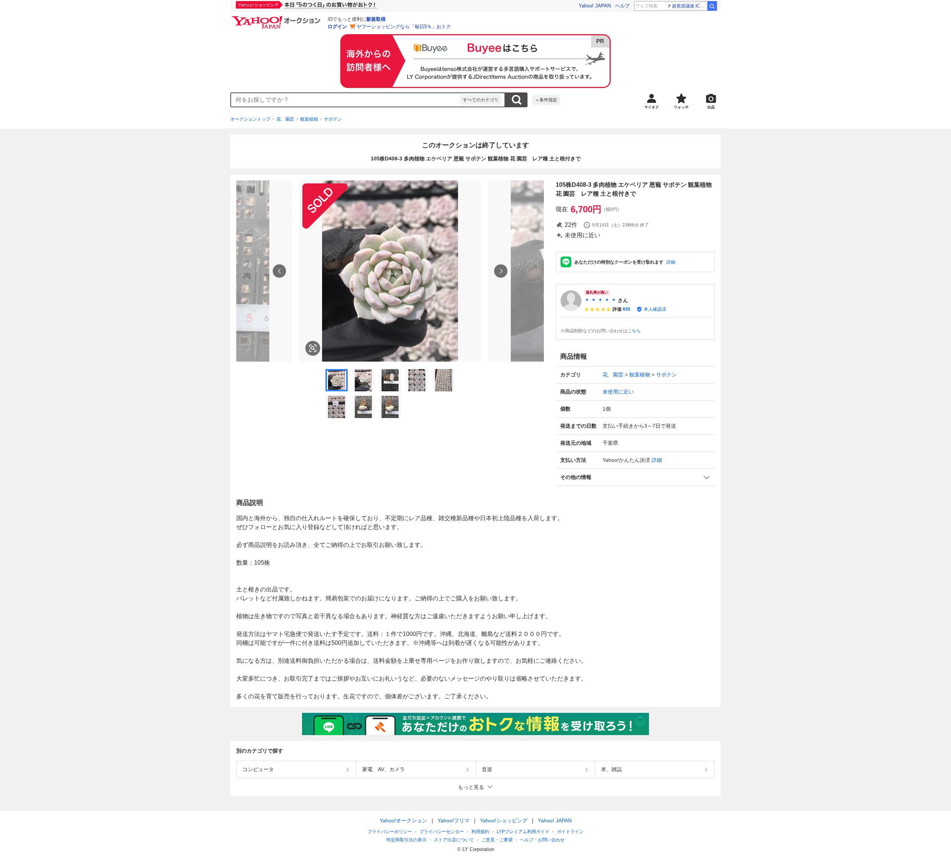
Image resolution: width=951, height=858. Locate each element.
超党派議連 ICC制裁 (689, 6)
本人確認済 (655, 309)
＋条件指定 (546, 99)
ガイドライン (570, 831)
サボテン (333, 119)
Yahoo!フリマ (454, 820)
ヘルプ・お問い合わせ (542, 839)
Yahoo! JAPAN (595, 6)
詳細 (670, 262)
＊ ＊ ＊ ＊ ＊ (600, 300)
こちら (634, 330)
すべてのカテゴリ (481, 99)
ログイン (337, 26)
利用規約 (480, 831)
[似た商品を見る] (312, 348)
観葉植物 (309, 119)
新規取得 (376, 19)
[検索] (712, 6)
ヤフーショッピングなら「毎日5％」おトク (404, 26)
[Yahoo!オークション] (277, 18)
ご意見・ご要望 (497, 839)
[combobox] (345, 100)
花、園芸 (285, 119)
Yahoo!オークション (403, 820)
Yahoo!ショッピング (504, 820)
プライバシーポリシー (389, 831)
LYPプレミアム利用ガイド (523, 831)
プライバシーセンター (441, 831)
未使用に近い (618, 392)
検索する (516, 99)
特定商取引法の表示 (406, 839)
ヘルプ (622, 6)
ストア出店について (454, 839)
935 (626, 309)
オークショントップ (250, 119)
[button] (635, 477)
